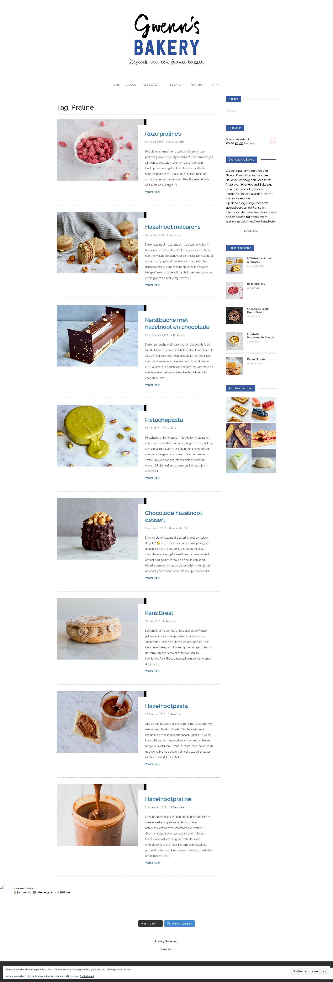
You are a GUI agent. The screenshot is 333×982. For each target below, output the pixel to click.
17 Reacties (176, 807)
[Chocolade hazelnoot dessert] (100, 528)
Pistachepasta (164, 419)
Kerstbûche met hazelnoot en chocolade (177, 323)
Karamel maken (257, 359)
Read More (251, 231)
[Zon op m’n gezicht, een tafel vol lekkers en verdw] (150, 908)
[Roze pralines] (100, 149)
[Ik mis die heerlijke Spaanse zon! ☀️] (183, 908)
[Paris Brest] (100, 628)
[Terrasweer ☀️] (116, 908)
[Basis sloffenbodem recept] (238, 435)
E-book (131, 85)
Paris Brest (159, 613)
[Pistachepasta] (100, 435)
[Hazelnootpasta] (100, 721)
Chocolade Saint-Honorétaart (258, 310)
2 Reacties (174, 235)
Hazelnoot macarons (173, 226)
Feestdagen (151, 85)
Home (116, 85)
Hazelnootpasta (166, 706)
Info (215, 85)
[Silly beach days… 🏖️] (49, 908)
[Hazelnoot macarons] (100, 242)
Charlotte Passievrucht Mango (260, 335)
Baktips (197, 85)
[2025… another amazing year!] (16, 908)
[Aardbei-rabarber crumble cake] (263, 435)
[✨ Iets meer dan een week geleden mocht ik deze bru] (83, 908)
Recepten (176, 85)
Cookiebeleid (87, 976)
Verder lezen (153, 192)
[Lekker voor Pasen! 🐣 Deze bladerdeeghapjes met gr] (250, 908)
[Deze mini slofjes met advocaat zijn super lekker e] (283, 908)
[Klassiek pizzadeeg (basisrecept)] (263, 461)
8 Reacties (170, 621)
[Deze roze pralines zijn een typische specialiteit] (317, 908)
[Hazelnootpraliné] (100, 814)
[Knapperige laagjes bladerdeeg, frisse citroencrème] (217, 908)
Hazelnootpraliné (168, 799)
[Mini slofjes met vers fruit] (263, 409)
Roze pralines (163, 133)
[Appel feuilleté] (238, 409)
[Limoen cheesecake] (238, 461)
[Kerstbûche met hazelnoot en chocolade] (100, 335)
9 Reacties (175, 714)
